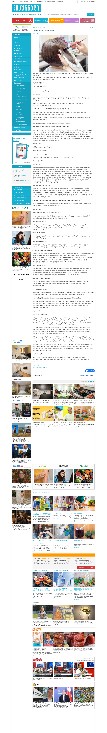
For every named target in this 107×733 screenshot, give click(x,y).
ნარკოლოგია (18, 59)
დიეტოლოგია (18, 56)
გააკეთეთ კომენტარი (87, 375)
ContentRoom (87, 381)
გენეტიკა (18, 91)
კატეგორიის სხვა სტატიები (41, 492)
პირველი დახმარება (22, 124)
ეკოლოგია (19, 109)
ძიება (90, 14)
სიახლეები (17, 37)
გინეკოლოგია (87, 558)
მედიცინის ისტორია (22, 88)
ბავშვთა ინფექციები (19, 170)
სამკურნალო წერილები (40, 570)
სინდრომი (19, 115)
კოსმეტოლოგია (18, 72)
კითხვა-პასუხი (17, 166)
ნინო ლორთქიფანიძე (20, 197)
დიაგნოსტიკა (18, 130)
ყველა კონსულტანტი (23, 203)
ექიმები (26, 14)
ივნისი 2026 (27, 162)
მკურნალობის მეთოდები (20, 118)
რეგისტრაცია (91, 1)
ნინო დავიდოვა (18, 189)
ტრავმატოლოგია (46, 558)
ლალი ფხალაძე (18, 192)
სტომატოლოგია (18, 48)
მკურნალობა (25, 181)
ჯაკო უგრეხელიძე (19, 200)
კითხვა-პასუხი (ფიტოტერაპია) (43, 555)
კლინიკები (18, 14)
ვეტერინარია (19, 94)
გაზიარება (91, 370)
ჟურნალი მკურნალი (36, 14)
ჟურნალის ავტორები (19, 134)
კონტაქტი (40, 1)
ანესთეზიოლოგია (21, 122)
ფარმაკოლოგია (20, 86)
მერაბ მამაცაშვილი (19, 195)
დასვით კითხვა (84, 567)
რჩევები (18, 106)
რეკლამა (32, 1)
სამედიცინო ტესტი (19, 127)
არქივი (15, 162)
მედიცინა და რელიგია (19, 103)
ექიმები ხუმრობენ (19, 77)
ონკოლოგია (17, 69)
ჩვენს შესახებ (24, 1)
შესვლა (82, 1)
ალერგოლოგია (18, 53)
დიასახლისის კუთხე (22, 99)
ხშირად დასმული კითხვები (55, 1)
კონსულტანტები (18, 187)
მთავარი (14, 1)
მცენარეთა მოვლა (21, 97)
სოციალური (19, 112)
